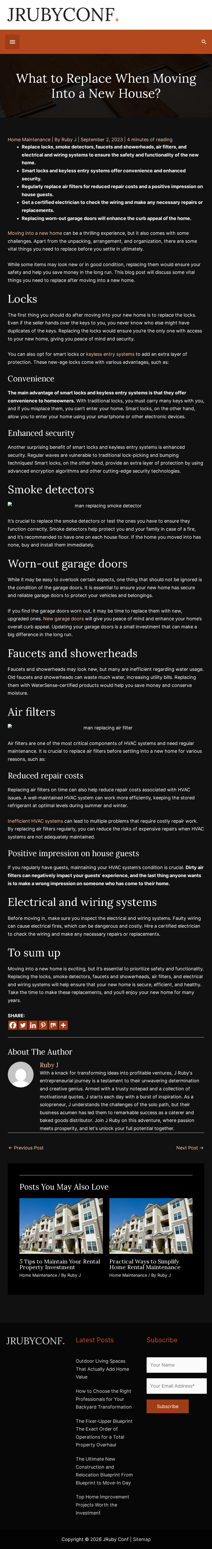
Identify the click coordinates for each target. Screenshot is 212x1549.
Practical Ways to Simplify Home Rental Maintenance (144, 1264)
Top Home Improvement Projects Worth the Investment (102, 1504)
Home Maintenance (29, 139)
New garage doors (63, 618)
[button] (204, 42)
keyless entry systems (110, 354)
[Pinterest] (43, 1025)
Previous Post (26, 1147)
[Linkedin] (32, 1025)
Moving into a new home (35, 233)
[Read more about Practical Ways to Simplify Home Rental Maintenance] (151, 1225)
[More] (63, 1025)
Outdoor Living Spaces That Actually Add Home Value (102, 1369)
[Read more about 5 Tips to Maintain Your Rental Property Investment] (61, 1225)
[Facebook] (12, 1025)
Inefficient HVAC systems (35, 821)
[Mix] (53, 1025)
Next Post (190, 1147)
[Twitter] (22, 1025)
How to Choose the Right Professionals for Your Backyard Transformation (104, 1399)
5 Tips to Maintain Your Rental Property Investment (59, 1264)
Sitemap (142, 1539)
